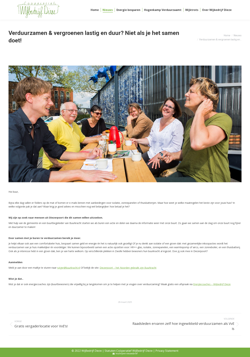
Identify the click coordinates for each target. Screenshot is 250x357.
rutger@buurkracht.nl (68, 267)
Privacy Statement (166, 351)
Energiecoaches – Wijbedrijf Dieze (212, 284)
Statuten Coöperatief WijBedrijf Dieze (129, 351)
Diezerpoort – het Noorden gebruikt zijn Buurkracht (128, 267)
